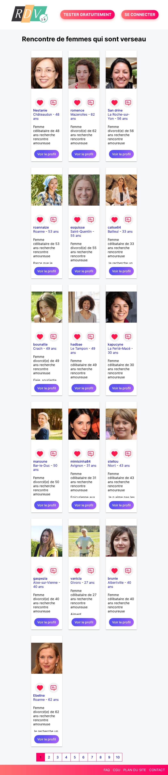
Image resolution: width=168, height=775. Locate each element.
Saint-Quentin (81, 231)
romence (77, 110)
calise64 (114, 227)
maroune (40, 461)
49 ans (51, 348)
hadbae (76, 344)
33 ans (127, 231)
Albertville (116, 582)
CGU (116, 770)
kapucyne (115, 344)
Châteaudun (42, 114)
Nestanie (40, 110)
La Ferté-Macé (119, 348)
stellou (113, 461)
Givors (75, 582)
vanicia (76, 578)
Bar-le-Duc (41, 465)
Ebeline (39, 695)
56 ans (122, 118)
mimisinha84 (80, 461)
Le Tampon (79, 348)
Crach (37, 348)
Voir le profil (46, 154)
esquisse (77, 227)
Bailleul (113, 231)
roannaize (41, 227)
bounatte (40, 344)
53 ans (53, 231)
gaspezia (40, 578)
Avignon (76, 465)
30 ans (113, 352)
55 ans (75, 235)
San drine (115, 110)
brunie (113, 578)
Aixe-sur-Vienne (45, 582)
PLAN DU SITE (134, 770)
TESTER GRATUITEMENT (87, 14)
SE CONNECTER (140, 14)
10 (118, 757)
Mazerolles (78, 114)
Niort (112, 465)
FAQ (107, 770)
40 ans (38, 587)
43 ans (124, 465)
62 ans (53, 699)
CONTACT (157, 770)
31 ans (91, 465)
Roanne (39, 231)
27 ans (89, 582)
